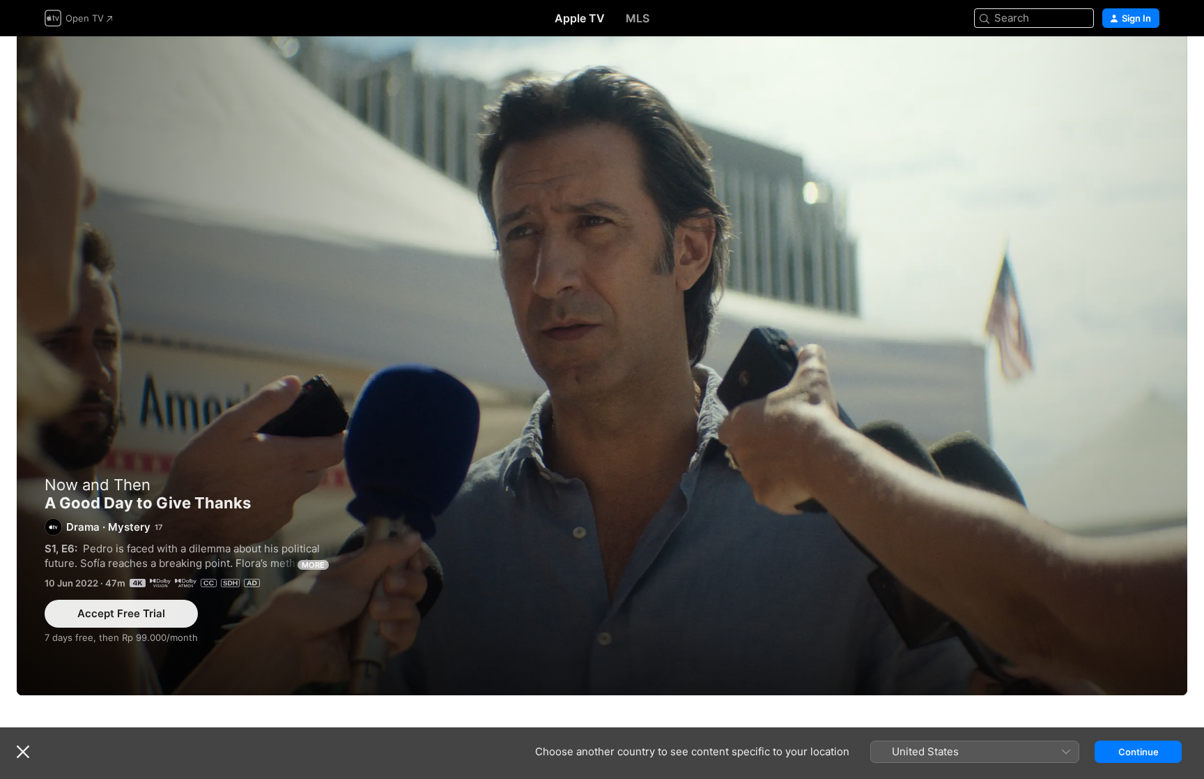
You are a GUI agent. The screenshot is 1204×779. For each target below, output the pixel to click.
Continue (1138, 751)
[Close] (23, 752)
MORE (313, 565)
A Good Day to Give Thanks (602, 365)
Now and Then (97, 485)
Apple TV (580, 18)
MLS (637, 18)
